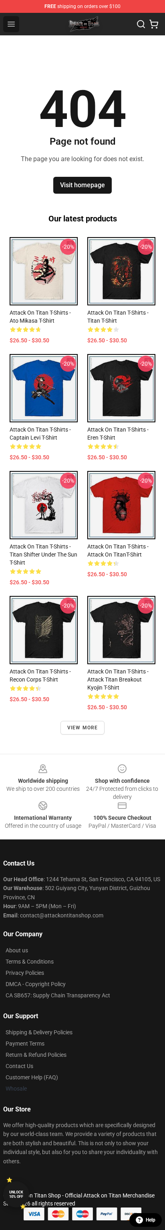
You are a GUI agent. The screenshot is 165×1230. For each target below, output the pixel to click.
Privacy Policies (25, 973)
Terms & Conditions (30, 961)
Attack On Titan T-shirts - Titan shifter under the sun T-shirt (43, 554)
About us (17, 950)
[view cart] (154, 24)
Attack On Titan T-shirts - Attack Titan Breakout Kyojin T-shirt (118, 679)
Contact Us (19, 1066)
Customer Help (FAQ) (32, 1077)
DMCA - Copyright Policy (36, 984)
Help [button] (150, 1220)
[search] (141, 24)
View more (82, 728)
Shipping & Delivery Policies (39, 1032)
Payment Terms (25, 1043)
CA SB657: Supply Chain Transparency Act (58, 995)
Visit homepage (82, 185)
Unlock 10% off (16, 1194)
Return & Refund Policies (36, 1055)
